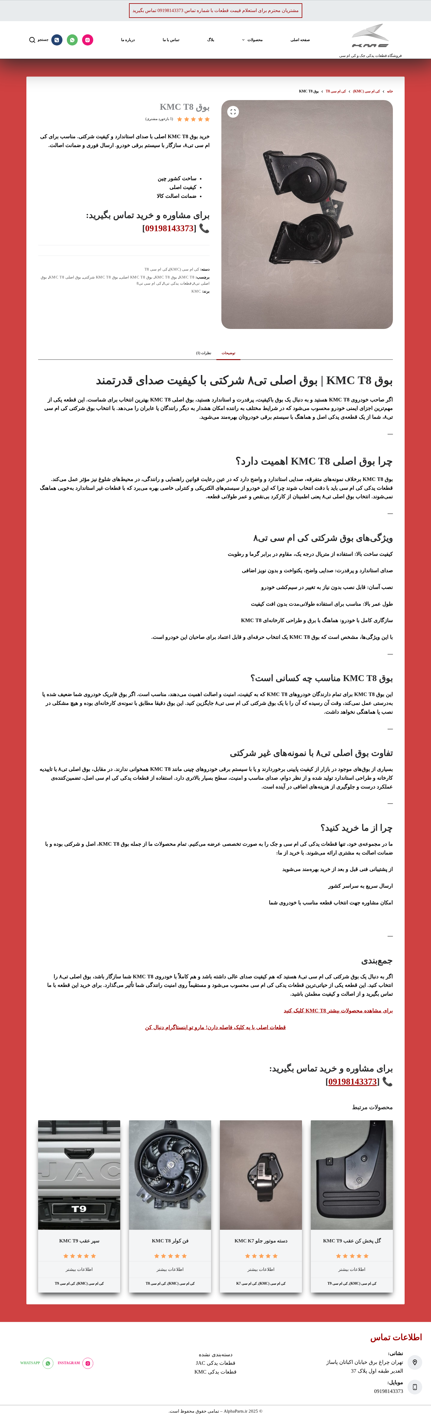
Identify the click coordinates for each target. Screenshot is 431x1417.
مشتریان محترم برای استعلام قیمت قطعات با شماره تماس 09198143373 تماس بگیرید (216, 10)
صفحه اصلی (300, 40)
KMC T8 (186, 277)
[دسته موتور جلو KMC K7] (261, 1175)
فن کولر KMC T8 (170, 1241)
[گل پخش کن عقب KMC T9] (352, 1175)
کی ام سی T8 (156, 269)
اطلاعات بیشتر (351, 1269)
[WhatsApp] (72, 39)
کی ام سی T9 (338, 1283)
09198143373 (169, 228)
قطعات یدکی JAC (215, 1363)
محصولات (255, 40)
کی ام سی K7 (246, 1283)
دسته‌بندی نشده (216, 1354)
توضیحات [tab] (228, 353)
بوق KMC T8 (166, 277)
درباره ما (128, 40)
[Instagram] (87, 39)
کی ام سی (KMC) (184, 269)
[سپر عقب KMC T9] (79, 1175)
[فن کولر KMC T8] (170, 1175)
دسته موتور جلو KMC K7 (261, 1241)
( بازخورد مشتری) (159, 119)
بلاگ (210, 40)
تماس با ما (171, 40)
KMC (196, 291)
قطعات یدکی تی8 (177, 283)
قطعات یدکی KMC (215, 1372)
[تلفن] (56, 39)
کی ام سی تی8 (149, 283)
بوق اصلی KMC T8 (65, 277)
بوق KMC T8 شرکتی (100, 277)
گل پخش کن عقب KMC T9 (352, 1241)
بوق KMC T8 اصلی (136, 277)
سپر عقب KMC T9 (79, 1241)
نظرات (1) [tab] (203, 353)
